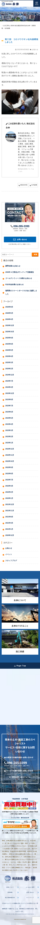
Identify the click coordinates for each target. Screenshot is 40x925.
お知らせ (35, 49)
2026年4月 (9, 319)
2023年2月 (9, 436)
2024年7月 (9, 381)
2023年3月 (9, 430)
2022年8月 (9, 473)
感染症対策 (23, 185)
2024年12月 (9, 375)
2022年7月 (9, 480)
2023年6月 (9, 412)
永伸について (10, 887)
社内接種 (34, 185)
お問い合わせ (30, 892)
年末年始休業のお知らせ (14, 284)
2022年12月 (9, 449)
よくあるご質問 (30, 887)
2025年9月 (9, 338)
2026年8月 (9, 307)
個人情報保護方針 (10, 897)
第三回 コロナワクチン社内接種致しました (21, 40)
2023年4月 (9, 424)
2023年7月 (9, 406)
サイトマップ (30, 897)
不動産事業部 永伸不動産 (20, 799)
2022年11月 (9, 455)
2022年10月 (9, 461)
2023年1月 (9, 443)
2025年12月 (9, 325)
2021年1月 (9, 529)
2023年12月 (9, 393)
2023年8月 (9, 399)
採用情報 (10, 892)
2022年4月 (9, 486)
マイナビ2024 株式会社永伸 (20, 818)
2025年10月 (9, 331)
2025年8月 (9, 344)
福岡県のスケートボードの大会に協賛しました (21, 292)
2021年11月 (9, 510)
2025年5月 (9, 350)
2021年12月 (9, 504)
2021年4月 (9, 523)
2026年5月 (9, 313)
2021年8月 (9, 517)
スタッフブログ (11, 560)
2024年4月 (9, 387)
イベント (8, 554)
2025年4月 (9, 356)
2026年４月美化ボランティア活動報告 (19, 272)
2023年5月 (9, 418)
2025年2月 (9, 369)
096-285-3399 (21, 226)
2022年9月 (9, 467)
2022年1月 (9, 498)
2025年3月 (9, 362)
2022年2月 (9, 492)
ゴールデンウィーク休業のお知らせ (18, 278)
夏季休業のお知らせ (12, 266)
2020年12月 (9, 535)
